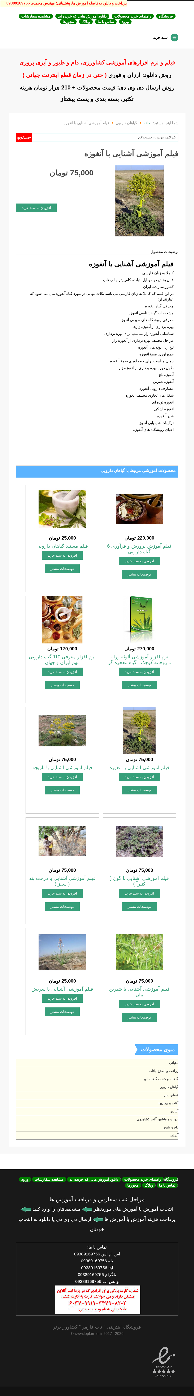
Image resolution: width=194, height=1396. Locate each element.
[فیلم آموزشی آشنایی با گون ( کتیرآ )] (139, 841)
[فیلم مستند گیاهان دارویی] (62, 509)
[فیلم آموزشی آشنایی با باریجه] (62, 730)
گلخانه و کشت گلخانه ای (161, 1079)
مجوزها (68, 22)
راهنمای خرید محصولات (132, 16)
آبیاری (174, 1111)
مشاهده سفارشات (35, 16)
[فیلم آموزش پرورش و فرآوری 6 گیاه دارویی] (139, 509)
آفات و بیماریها (168, 1103)
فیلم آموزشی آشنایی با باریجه (62, 767)
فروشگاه (166, 16)
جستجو (24, 137)
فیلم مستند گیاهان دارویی (62, 546)
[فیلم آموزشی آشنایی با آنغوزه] (139, 730)
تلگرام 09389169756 (97, 1274)
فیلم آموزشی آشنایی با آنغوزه (139, 767)
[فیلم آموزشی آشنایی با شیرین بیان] (139, 952)
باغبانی (173, 1063)
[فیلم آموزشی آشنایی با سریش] (62, 952)
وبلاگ (86, 22)
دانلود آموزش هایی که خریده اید (82, 16)
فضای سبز (171, 1095)
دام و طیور (170, 1127)
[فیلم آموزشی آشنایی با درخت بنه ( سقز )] (62, 841)
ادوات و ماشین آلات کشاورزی (157, 1119)
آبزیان (174, 1135)
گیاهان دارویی (168, 1087)
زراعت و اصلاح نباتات (163, 1071)
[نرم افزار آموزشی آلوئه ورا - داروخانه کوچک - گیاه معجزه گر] (139, 619)
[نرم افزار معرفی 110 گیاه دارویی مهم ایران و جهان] (62, 619)
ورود (125, 22)
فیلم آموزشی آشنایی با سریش (62, 989)
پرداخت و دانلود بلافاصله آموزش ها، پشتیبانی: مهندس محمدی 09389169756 (66, 3)
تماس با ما (106, 22)
